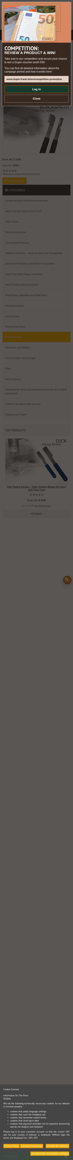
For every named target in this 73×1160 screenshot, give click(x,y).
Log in (36, 89)
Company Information (31, 1146)
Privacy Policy (11, 1146)
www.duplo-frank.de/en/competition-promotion (34, 79)
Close (36, 98)
